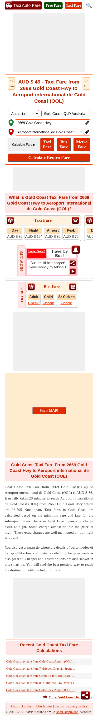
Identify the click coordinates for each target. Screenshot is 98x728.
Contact (28, 706)
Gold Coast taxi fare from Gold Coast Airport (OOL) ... (40, 661)
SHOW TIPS (21, 261)
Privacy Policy (77, 706)
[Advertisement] (49, 42)
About (15, 706)
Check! (34, 303)
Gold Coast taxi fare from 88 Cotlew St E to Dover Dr (40, 683)
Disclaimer (44, 706)
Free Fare (53, 5)
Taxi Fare (73, 5)
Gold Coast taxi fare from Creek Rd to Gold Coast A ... (40, 675)
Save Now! (36, 251)
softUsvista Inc (67, 712)
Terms (59, 706)
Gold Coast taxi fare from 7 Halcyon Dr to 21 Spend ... (40, 668)
